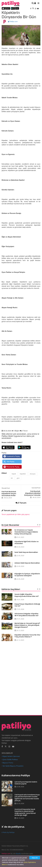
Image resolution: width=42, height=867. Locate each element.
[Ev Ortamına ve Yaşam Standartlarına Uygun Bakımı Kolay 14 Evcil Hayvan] (7, 531)
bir (12, 478)
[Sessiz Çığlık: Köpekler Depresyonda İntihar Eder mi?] (7, 596)
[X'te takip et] (5, 746)
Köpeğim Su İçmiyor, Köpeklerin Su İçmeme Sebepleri (27, 575)
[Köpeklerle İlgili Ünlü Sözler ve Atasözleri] (7, 543)
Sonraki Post (36, 488)
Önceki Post (6, 488)
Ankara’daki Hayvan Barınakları (27, 563)
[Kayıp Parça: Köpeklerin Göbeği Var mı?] (7, 606)
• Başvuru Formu (7, 763)
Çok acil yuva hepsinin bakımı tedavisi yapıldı (26, 783)
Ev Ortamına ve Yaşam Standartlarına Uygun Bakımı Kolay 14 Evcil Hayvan (26, 532)
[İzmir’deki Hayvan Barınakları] (7, 554)
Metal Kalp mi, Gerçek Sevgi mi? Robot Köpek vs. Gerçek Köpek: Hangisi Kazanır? (27, 625)
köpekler (23, 474)
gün (18, 478)
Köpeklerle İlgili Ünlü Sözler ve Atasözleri (27, 542)
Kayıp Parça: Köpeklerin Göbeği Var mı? (27, 605)
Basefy (18, 854)
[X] (33, 8)
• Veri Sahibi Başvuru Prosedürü (12, 766)
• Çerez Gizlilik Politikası (10, 759)
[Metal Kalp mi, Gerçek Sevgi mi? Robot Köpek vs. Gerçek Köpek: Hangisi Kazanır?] (7, 625)
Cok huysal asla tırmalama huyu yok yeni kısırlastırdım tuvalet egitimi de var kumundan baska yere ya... (27, 798)
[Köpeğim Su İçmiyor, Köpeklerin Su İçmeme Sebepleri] (7, 575)
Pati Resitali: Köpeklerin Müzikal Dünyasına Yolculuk (32, 493)
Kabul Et (35, 858)
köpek (14, 474)
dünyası (33, 474)
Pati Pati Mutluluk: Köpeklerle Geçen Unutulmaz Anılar (9, 494)
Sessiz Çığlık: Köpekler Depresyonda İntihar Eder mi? (27, 595)
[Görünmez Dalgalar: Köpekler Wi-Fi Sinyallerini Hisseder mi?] (7, 616)
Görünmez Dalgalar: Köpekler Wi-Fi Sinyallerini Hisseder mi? (26, 615)
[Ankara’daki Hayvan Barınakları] (7, 564)
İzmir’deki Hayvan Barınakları (26, 552)
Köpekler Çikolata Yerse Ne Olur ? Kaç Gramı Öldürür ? (27, 636)
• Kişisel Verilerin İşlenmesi (11, 756)
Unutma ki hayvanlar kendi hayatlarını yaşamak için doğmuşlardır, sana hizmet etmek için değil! (25, 812)
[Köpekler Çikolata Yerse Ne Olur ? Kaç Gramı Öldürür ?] (7, 637)
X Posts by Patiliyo (8, 832)
